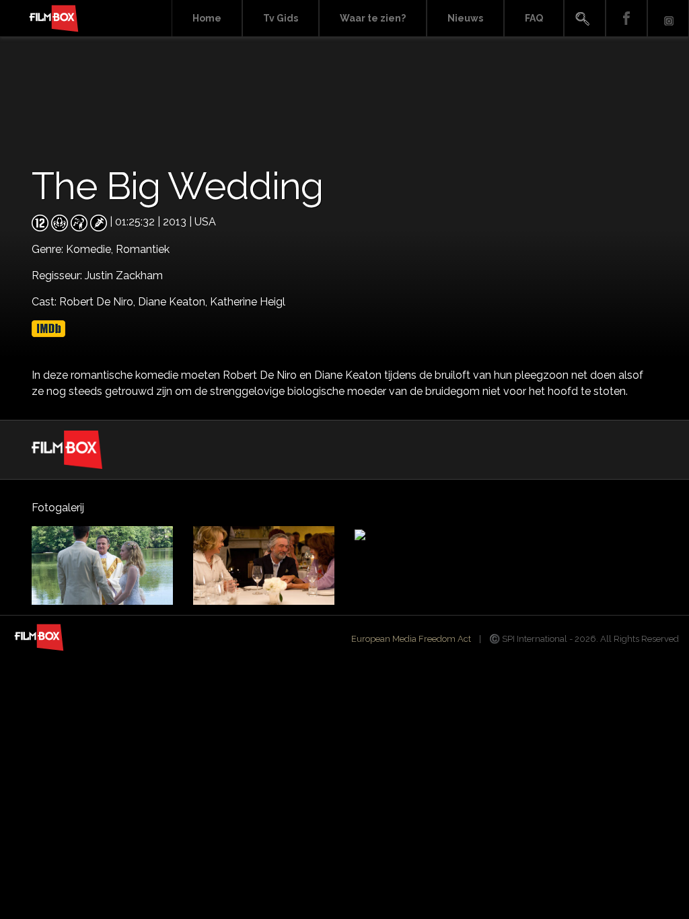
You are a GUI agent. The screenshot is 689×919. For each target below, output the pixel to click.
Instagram (668, 18)
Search (585, 18)
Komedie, (91, 249)
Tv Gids (280, 18)
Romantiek (143, 249)
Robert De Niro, (98, 301)
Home (206, 18)
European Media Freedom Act (411, 639)
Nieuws (465, 18)
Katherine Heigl (247, 301)
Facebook (626, 18)
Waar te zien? (373, 18)
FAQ (534, 18)
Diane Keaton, (174, 301)
